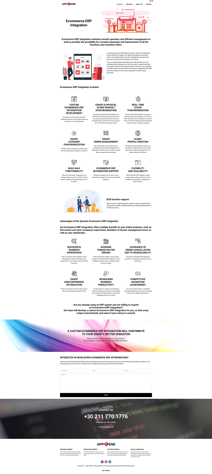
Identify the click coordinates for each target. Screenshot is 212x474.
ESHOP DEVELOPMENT (90, 449)
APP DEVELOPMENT (113, 449)
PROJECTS (129, 4)
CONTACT (149, 4)
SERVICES (120, 4)
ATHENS (113, 422)
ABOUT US (139, 4)
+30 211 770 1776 (106, 416)
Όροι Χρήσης (106, 470)
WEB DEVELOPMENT (66, 449)
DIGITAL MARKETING (137, 449)
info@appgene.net (108, 427)
